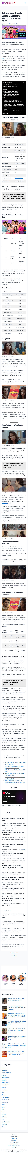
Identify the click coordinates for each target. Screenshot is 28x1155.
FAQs (3, 98)
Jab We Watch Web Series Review (10, 91)
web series (22, 849)
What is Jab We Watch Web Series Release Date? (13, 102)
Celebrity (4, 1075)
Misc (3, 1092)
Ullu (3, 1119)
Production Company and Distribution (11, 92)
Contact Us (14, 1138)
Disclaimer (14, 1140)
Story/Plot (4, 89)
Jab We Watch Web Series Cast (9, 86)
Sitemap (14, 1147)
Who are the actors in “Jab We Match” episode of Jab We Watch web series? (14, 106)
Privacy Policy (14, 1144)
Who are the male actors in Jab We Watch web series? (14, 110)
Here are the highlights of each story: (11, 95)
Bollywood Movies (6, 1072)
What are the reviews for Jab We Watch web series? (14, 104)
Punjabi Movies (5, 1099)
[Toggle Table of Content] (23, 82)
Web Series (4, 1124)
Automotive (4, 1070)
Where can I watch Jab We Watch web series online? (14, 112)
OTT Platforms (5, 1097)
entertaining (5, 503)
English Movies (5, 1082)
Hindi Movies (5, 1090)
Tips (3, 1112)
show (3, 58)
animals (4, 1068)
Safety (3, 1104)
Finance (4, 1087)
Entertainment (5, 1085)
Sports (3, 1107)
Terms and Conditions (14, 1145)
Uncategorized (5, 1121)
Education (4, 1080)
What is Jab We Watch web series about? (12, 100)
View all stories (22, 973)
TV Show (4, 1117)
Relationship (5, 1102)
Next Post (14, 956)
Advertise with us (14, 1136)
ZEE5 (3, 1126)
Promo (4, 97)
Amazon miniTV (19, 178)
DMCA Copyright (14, 1142)
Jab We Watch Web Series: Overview (10, 84)
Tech (3, 1109)
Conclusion (5, 113)
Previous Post (14, 953)
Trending (4, 1114)
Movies (3, 1094)
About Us (14, 1135)
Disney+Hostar (5, 1077)
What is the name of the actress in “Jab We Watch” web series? (14, 109)
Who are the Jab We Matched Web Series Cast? (13, 101)
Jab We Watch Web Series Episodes (10, 94)
